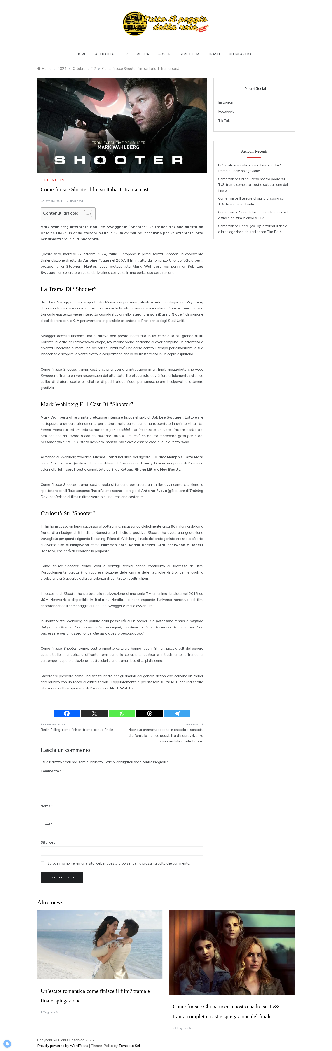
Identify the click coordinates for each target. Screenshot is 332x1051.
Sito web (48, 842)
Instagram (226, 102)
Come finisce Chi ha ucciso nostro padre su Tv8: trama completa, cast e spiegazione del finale (253, 185)
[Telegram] (177, 713)
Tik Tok (224, 121)
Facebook (226, 111)
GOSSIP (164, 54)
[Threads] (149, 713)
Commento (51, 771)
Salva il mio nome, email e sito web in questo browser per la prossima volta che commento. (118, 863)
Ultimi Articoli (242, 54)
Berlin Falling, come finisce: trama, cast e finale (77, 730)
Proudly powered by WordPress (63, 1046)
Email (46, 824)
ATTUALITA (104, 54)
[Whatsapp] (122, 713)
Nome (47, 806)
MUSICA (143, 54)
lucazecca (76, 200)
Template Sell (129, 1046)
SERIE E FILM (189, 54)
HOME (81, 54)
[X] (94, 713)
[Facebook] (67, 713)
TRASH (214, 54)
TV (125, 54)
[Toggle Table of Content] (86, 214)
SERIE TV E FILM (52, 180)
